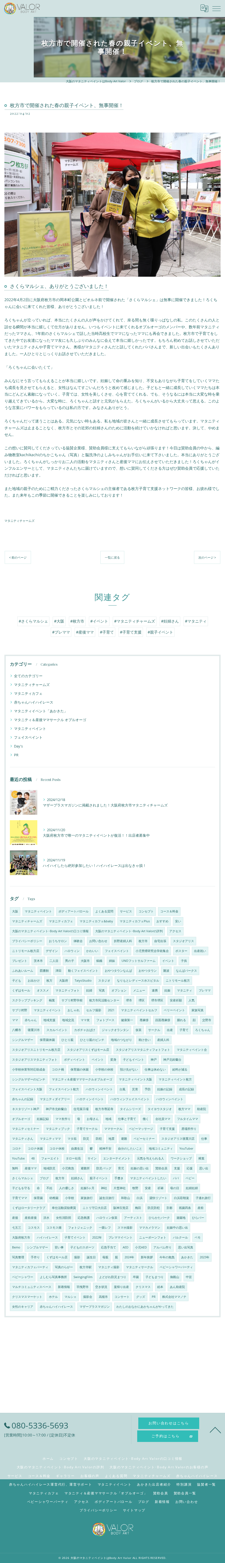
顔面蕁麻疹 (162, 1020)
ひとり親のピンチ (92, 1040)
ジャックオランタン (115, 1030)
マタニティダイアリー (55, 1099)
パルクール (180, 1237)
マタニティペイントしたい (148, 1178)
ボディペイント (74, 1059)
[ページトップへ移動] (215, 1429)
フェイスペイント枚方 (64, 1089)
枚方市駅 (86, 1267)
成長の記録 (186, 1089)
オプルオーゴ (21, 1119)
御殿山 (174, 1277)
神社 (104, 1188)
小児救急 (68, 1168)
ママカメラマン (149, 1227)
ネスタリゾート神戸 (25, 1109)
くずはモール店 (57, 1257)
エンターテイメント (116, 1158)
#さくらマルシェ (33, 621)
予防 (148, 1089)
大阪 (15, 911)
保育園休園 (47, 1040)
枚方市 (143, 941)
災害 (135, 1089)
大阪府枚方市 (21, 1237)
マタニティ (184, 990)
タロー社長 (73, 1158)
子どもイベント (133, 1059)
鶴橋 (99, 961)
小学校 (69, 1198)
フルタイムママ (187, 1119)
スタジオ (104, 980)
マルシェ (70, 1297)
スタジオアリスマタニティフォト (34, 1059)
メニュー (139, 990)
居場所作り (188, 1129)
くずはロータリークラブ (28, 1208)
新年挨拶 (147, 1257)
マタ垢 (72, 1139)
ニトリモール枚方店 (25, 951)
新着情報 (64, 1287)
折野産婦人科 (123, 941)
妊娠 (167, 990)
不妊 (49, 1188)
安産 (148, 1188)
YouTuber (186, 1148)
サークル (154, 1030)
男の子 (69, 961)
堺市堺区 (157, 1000)
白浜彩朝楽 (181, 1198)
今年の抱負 (167, 1257)
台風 (122, 1089)
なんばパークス (186, 971)
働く (146, 1119)
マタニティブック (58, 1129)
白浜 (140, 1198)
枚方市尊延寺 (104, 1109)
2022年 (97, 1237)
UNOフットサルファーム (139, 961)
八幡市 (16, 1030)
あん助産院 (177, 1287)
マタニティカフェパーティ (30, 1267)
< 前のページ (18, 557)
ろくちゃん (202, 1030)
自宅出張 (160, 941)
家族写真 (198, 1010)
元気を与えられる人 (150, 1158)
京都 (169, 1208)
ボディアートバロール (73, 911)
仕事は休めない (155, 1069)
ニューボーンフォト (152, 1237)
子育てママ (19, 1198)
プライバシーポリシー (27, 941)
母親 (105, 1257)
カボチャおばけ (84, 1030)
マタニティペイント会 (192, 1050)
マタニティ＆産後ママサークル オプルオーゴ (50, 719)
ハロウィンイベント (99, 1089)
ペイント (98, 1059)
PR (16, 754)
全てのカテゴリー (28, 675)
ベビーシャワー (22, 1277)
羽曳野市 (83, 1287)
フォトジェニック (80, 1227)
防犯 (99, 1139)
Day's (18, 746)
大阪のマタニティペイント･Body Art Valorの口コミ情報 (50, 931)
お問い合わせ (98, 941)
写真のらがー (64, 1267)
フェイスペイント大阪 (27, 1089)
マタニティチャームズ (19, 521)
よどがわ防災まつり (112, 1277)
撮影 (77, 1257)
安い (178, 921)
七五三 (16, 1227)
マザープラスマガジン (95, 1307)
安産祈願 (176, 1000)
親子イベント (99, 1178)
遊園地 (180, 1218)
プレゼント (19, 961)
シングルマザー (22, 1040)
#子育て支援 (131, 632)
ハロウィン (72, 951)
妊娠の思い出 (140, 1168)
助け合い (145, 1040)
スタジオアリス (183, 941)
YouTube (18, 1158)
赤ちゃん (31, 1020)
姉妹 (112, 961)
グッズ (140, 1297)
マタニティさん (22, 1139)
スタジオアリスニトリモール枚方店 (36, 1050)
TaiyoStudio (83, 980)
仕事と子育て (127, 1119)
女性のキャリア (22, 1307)
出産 (170, 1030)
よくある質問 (104, 911)
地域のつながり (121, 1040)
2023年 (204, 1257)
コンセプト (146, 911)
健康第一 (127, 1020)
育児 (121, 1168)
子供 (184, 961)
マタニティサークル (139, 1267)
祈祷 (161, 1188)
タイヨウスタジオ (160, 1109)
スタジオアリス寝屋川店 (178, 1139)
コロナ (16, 1148)
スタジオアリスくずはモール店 (88, 1050)
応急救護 (84, 1218)
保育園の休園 (80, 1069)
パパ (176, 1178)
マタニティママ (50, 1139)
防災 (86, 1139)
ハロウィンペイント (169, 1099)
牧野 (135, 1188)
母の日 (174, 1188)
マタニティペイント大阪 (135, 1079)
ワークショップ (181, 1158)
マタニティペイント (30, 728)
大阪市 (85, 961)
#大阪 (59, 621)
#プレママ (61, 632)
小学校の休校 (104, 1069)
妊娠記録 (43, 1119)
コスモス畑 (53, 1227)
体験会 (78, 941)
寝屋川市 (34, 1030)
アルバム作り (162, 1247)
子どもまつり (154, 1277)
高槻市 (103, 1297)
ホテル (53, 1297)
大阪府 (63, 980)
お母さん (93, 1119)
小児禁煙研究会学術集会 (152, 951)
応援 (190, 1168)
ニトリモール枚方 (178, 980)
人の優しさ (66, 1188)
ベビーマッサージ (141, 1129)
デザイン (52, 951)
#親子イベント (160, 632)
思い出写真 (185, 1247)
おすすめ (162, 921)
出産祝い (200, 951)
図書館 (44, 971)
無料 (15, 1168)
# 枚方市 (77, 621)
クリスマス (143, 1287)
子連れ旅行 (203, 1198)
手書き (118, 1178)
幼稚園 (53, 1198)
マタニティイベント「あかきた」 (41, 710)
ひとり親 (67, 1040)
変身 (113, 1059)
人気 (192, 1000)
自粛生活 (77, 1148)
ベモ (198, 1237)
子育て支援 (167, 1129)
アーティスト (133, 1218)
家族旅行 (87, 1198)
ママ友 (85, 1020)
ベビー (190, 1178)
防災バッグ (103, 1168)
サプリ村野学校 (72, 1000)
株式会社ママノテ (174, 1297)
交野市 (206, 1020)
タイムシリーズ (130, 1109)
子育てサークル (87, 1129)
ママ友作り (63, 1119)
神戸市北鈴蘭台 (56, 1109)
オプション (118, 990)
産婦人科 (163, 1040)
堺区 (142, 1000)
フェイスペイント (28, 737)
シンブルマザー (37, 1247)
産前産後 (31, 1218)
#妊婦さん (170, 621)
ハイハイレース (47, 1237)
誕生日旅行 (106, 1198)
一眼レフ (105, 1227)
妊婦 (89, 990)
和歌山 (125, 1198)
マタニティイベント (47, 1010)
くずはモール (21, 990)
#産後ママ (85, 632)
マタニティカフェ (28, 693)
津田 (58, 971)
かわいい (92, 951)
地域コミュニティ (161, 1148)
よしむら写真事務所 (53, 1277)
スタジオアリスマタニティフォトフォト (143, 1050)
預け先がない (129, 1069)
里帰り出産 (121, 1287)
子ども (16, 980)
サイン (92, 1158)
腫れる (181, 1020)
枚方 (49, 980)
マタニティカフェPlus (135, 921)
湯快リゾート (158, 1198)
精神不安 (105, 1148)
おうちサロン (58, 941)
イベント (168, 961)
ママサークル (113, 1129)
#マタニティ (196, 621)
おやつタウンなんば (118, 971)
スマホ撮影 (125, 1227)
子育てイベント (75, 1237)
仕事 (204, 1139)
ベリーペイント (174, 1010)
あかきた (187, 1257)
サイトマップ (134, 1510)
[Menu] (216, 8)
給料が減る (179, 1069)
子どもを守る (21, 1188)
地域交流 (68, 1020)
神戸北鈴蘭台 (172, 1059)
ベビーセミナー (144, 1139)
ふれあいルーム (22, 971)
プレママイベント (120, 1237)
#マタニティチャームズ (134, 621)
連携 (155, 990)
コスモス (34, 1227)
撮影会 (87, 1297)
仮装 (139, 1030)
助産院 (201, 1109)
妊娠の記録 (164, 1089)
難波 (166, 971)
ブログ (44, 1178)
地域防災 (49, 1168)
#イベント (99, 621)
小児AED (141, 1247)
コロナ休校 (56, 1148)
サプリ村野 (19, 1010)
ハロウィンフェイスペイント (130, 1099)
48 (33, 1158)
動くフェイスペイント (83, 971)
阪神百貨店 (120, 1208)
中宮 (189, 1277)
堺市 (129, 1000)
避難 (124, 1139)
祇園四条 (185, 1208)
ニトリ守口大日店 (95, 1208)
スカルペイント (57, 1030)
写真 (102, 990)
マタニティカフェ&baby (96, 921)
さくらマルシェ (22, 1178)
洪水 (46, 1218)
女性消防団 (63, 1218)
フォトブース (105, 1020)
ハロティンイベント (90, 1099)
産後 (15, 1218)
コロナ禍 (58, 1069)
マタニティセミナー (25, 1129)
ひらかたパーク (159, 1218)
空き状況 (101, 1287)
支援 (177, 1168)
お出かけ (34, 980)
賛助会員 (161, 1168)
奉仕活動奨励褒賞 (64, 1208)
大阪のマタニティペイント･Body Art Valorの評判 (129, 931)
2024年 (129, 1257)
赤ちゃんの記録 (22, 1099)
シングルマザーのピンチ (28, 1079)
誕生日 (91, 1257)
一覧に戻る (112, 557)
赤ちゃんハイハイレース (33, 702)
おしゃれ (74, 1010)
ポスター (181, 951)
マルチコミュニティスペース (31, 1287)
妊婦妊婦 (192, 1188)
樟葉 (201, 1158)
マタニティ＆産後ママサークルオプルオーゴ (82, 1079)
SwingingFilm (83, 1277)
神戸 (154, 1059)
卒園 (136, 1277)
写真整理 (18, 1257)
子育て (184, 1030)
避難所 (85, 1168)
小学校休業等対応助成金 (28, 1069)
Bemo (16, 1247)
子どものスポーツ (82, 1247)
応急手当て (108, 1247)
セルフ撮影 (93, 1010)
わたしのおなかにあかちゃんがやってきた (145, 1307)
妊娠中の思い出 (177, 1227)
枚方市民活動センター (104, 1000)
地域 (108, 1119)
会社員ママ (162, 1119)
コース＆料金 (169, 911)
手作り (35, 1257)
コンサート (122, 1297)
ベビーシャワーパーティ (176, 1267)
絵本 (160, 1287)
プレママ (205, 990)
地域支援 (49, 1020)
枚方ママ (184, 1109)
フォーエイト (50, 1158)
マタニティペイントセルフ (139, 1010)
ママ (15, 1020)
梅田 (138, 1208)
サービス (126, 911)
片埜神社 (120, 1188)
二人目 (53, 961)
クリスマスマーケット (27, 1297)
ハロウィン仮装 (106, 1218)
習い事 (59, 1247)
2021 (111, 1010)
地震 (111, 1139)
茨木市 (38, 961)
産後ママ (31, 1168)
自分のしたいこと (130, 1148)
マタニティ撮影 (108, 1267)
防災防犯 (154, 1208)
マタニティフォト (67, 990)
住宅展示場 (81, 1109)
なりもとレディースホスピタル (138, 980)
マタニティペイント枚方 (175, 1079)
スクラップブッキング (27, 1000)
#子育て (107, 632)
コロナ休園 (35, 1148)
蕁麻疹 (144, 1020)
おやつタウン (148, 971)
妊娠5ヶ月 (87, 1188)
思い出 (203, 1168)
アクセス (175, 931)
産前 (201, 1208)
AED (125, 1247)
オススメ (43, 990)
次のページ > (207, 557)
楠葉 (52, 1000)
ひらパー (198, 1218)
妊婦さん (77, 1178)
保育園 (38, 1198)
